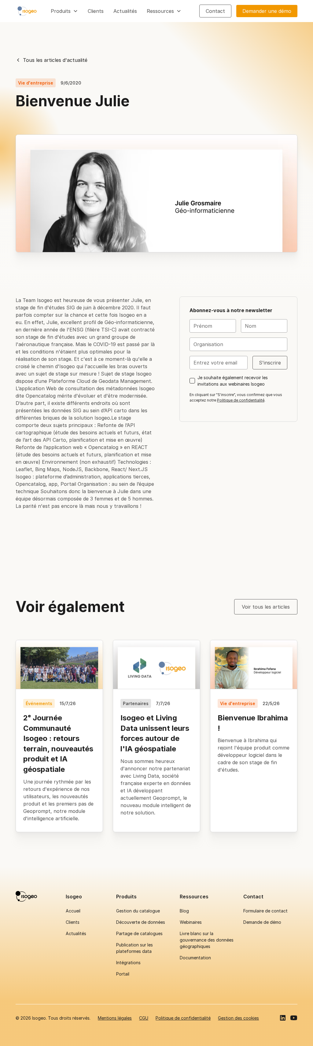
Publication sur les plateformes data (134, 948)
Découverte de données (140, 922)
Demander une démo (266, 11)
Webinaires (191, 922)
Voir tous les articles (266, 607)
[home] (27, 11)
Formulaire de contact (265, 910)
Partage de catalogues (139, 933)
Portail (122, 973)
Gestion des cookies (238, 1018)
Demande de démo (262, 922)
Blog (184, 910)
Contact (215, 11)
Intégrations (128, 962)
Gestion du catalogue (138, 910)
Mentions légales (115, 1018)
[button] (64, 11)
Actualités (125, 11)
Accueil (73, 910)
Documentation (195, 957)
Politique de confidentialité (240, 400)
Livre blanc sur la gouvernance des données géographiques (207, 940)
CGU (143, 1018)
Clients (96, 11)
